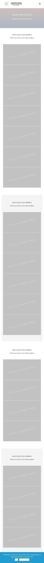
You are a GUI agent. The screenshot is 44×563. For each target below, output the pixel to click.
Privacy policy (24, 559)
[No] (41, 558)
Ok (16, 559)
